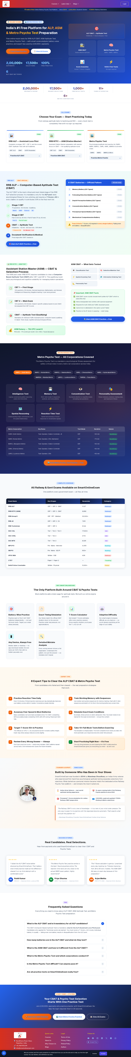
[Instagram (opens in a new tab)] (97, 1038)
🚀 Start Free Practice (18, 51)
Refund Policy (65, 1044)
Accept (103, 1053)
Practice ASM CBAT (65, 155)
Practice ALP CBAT (25, 155)
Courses (54, 4)
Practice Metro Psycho (106, 158)
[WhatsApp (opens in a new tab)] (115, 1038)
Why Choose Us (50, 1044)
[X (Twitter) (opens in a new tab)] (106, 1038)
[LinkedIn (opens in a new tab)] (102, 1038)
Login (124, 4)
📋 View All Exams (41, 51)
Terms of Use (65, 1037)
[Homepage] (6, 4)
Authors (63, 1047)
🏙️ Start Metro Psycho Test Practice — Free (65, 463)
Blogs (47, 1047)
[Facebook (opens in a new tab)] (93, 1038)
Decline (94, 1053)
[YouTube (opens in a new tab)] (88, 1038)
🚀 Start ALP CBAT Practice (36, 1017)
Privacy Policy (66, 1040)
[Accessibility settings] (4, 1053)
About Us (48, 1040)
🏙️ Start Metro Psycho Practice (69, 1017)
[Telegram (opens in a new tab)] (111, 1038)
